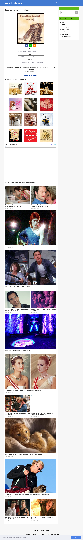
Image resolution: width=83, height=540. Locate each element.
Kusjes (63, 24)
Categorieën (54, 3)
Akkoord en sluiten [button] (76, 537)
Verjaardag (34, 3)
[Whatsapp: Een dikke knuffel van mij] (30, 45)
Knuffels (64, 22)
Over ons (36, 530)
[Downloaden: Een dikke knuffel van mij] (34, 45)
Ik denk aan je (66, 34)
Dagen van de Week (44, 3)
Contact (42, 530)
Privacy (47, 530)
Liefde (63, 32)
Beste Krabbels (32, 534)
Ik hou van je (65, 29)
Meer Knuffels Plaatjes (30, 75)
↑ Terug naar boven (41, 526)
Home (27, 3)
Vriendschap (65, 27)
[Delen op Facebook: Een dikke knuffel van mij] (26, 45)
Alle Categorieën (66, 36)
